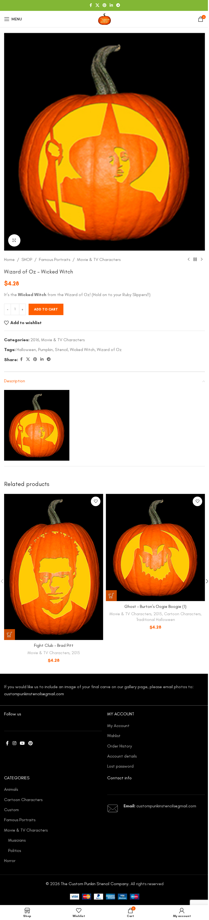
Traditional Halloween (155, 619)
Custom (11, 809)
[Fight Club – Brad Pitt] (53, 567)
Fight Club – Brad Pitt (53, 645)
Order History (119, 746)
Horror (10, 860)
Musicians (17, 840)
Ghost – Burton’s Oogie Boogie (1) (155, 606)
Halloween (26, 349)
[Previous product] (188, 259)
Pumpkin (45, 349)
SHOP (26, 259)
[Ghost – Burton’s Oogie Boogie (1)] (155, 547)
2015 (76, 652)
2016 (34, 339)
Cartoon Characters (182, 613)
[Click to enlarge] (14, 240)
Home (9, 259)
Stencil (61, 349)
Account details (122, 756)
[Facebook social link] (90, 5)
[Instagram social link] (14, 743)
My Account (118, 725)
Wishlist (114, 735)
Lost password (120, 766)
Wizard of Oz (109, 349)
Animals (11, 789)
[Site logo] (104, 18)
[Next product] (201, 259)
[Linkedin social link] (111, 5)
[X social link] (97, 5)
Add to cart (46, 309)
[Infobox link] (156, 808)
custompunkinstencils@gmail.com (34, 693)
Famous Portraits (54, 259)
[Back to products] (195, 259)
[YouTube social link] (22, 743)
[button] (9, 634)
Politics (14, 850)
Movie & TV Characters (99, 259)
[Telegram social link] (118, 5)
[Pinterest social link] (104, 5)
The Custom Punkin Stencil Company (94, 883)
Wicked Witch (82, 349)
